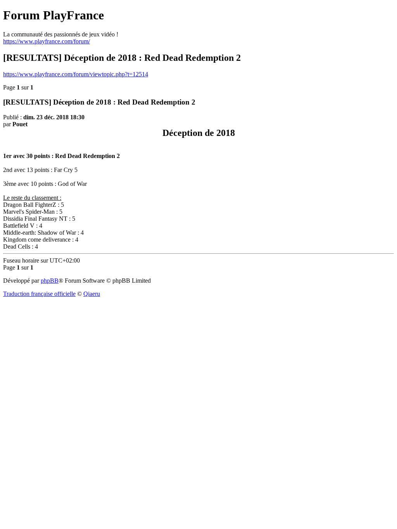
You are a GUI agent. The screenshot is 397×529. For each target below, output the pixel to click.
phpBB (50, 280)
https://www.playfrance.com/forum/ (46, 41)
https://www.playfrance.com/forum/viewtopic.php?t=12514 (75, 74)
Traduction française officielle (39, 293)
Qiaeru (91, 293)
